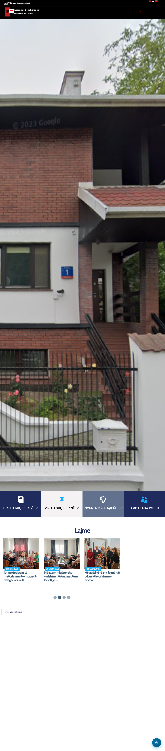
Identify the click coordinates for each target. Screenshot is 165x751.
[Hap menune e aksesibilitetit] (156, 742)
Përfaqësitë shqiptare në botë (20, 3)
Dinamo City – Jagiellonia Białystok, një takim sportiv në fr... (22, 576)
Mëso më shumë (13, 611)
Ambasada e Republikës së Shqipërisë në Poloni (25, 12)
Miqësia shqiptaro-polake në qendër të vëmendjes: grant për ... (102, 576)
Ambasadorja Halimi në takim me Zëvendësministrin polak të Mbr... (61, 576)
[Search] (140, 11)
